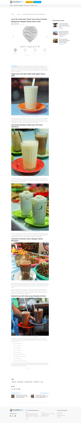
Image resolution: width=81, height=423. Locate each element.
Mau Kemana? (37, 2)
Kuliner (11, 5)
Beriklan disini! (29, 2)
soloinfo (36, 176)
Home (12, 14)
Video (36, 5)
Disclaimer (59, 416)
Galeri (25, 5)
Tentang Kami (59, 412)
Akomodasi (21, 5)
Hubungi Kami (59, 414)
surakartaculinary (37, 231)
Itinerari (32, 5)
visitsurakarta (36, 336)
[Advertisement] (31, 60)
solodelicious (37, 116)
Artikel (28, 5)
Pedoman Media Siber (61, 415)
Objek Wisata (16, 5)
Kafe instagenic (14, 66)
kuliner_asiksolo (36, 281)
